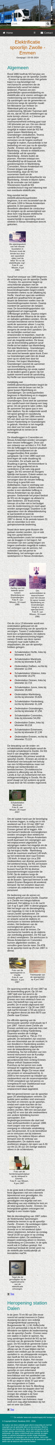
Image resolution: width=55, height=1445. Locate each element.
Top (12, 1294)
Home (9, 32)
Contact (48, 32)
